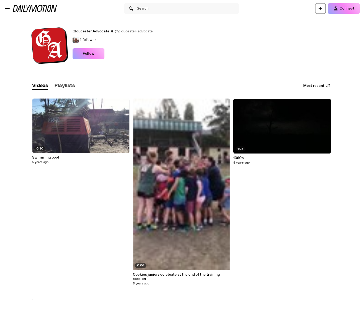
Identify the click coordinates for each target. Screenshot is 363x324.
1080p (238, 158)
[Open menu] (7, 8)
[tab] (40, 86)
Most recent (313, 85)
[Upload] (320, 8)
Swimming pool (45, 157)
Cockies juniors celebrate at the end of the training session (176, 276)
